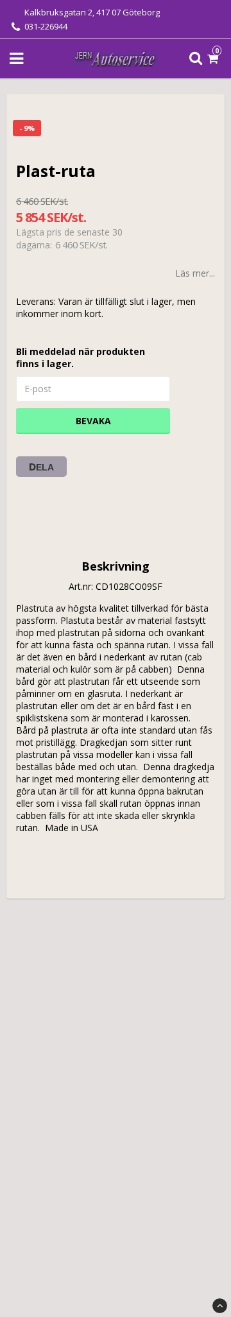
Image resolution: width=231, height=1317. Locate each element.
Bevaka (93, 421)
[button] (214, 59)
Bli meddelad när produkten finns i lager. (80, 357)
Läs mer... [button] (195, 273)
